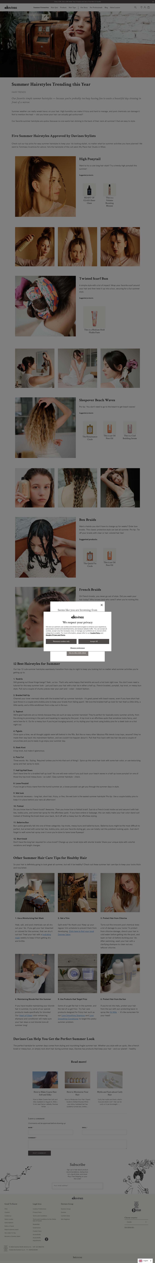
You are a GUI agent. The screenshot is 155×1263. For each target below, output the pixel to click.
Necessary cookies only (61, 641)
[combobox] (145, 1261)
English (145, 1261)
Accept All (94, 641)
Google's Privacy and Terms (55, 635)
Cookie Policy (95, 633)
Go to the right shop (77, 653)
